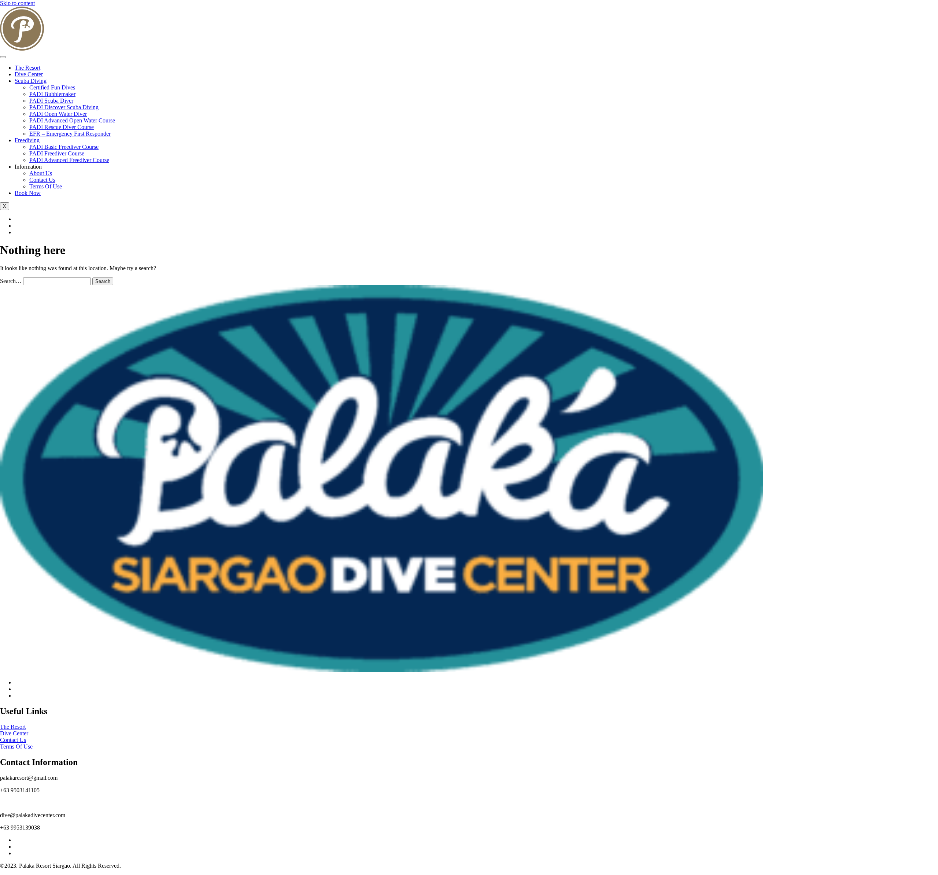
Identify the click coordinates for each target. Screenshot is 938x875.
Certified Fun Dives (52, 87)
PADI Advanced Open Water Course (72, 120)
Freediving (27, 140)
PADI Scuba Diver (51, 101)
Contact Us (42, 180)
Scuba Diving (31, 81)
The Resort (27, 68)
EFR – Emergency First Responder (70, 133)
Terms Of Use (45, 186)
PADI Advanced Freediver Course (69, 160)
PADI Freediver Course (56, 153)
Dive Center (29, 74)
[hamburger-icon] (3, 57)
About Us (40, 173)
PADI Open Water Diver (58, 114)
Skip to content (17, 3)
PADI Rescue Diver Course (61, 127)
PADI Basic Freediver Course (64, 147)
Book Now (28, 193)
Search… (11, 281)
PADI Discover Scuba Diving (64, 107)
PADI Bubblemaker (52, 94)
